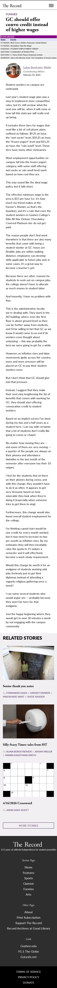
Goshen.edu (29, 946)
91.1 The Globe (28, 951)
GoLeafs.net (29, 957)
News (28, 867)
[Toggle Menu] (51, 6)
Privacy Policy (28, 977)
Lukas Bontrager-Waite (37, 67)
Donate (28, 982)
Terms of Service (28, 972)
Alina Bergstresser (19, 751)
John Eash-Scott (17, 810)
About (28, 912)
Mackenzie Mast (13, 696)
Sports (28, 878)
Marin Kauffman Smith (20, 755)
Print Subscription (28, 917)
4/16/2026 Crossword (17, 803)
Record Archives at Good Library (28, 928)
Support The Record (28, 923)
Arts (28, 894)
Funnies (28, 889)
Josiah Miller (43, 751)
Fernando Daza (16, 693)
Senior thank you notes (18, 686)
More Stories (28, 825)
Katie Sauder (36, 696)
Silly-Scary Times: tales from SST (25, 745)
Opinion (28, 883)
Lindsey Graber (40, 693)
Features (28, 873)
